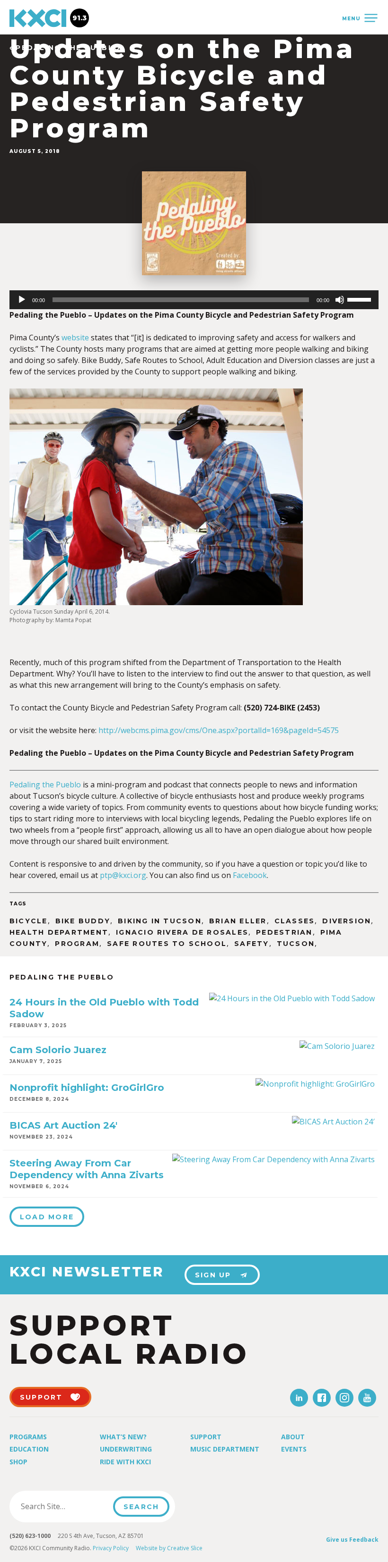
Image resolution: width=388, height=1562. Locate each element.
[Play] (21, 299)
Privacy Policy (111, 1548)
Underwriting (126, 1448)
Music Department (224, 1448)
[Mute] (339, 299)
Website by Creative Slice (169, 1548)
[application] (194, 299)
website (75, 337)
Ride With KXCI (125, 1461)
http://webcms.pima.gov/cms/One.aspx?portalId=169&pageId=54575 (218, 730)
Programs (28, 1436)
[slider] (360, 298)
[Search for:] (64, 1506)
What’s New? (123, 1436)
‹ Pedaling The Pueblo (65, 48)
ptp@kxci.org (123, 875)
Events (294, 1448)
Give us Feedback (352, 1540)
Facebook (250, 875)
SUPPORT (41, 1397)
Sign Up (213, 1275)
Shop (18, 1461)
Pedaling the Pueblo (45, 784)
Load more (47, 1217)
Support (205, 1436)
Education (29, 1448)
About (293, 1436)
